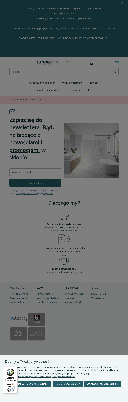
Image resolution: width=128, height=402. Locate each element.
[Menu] (16, 369)
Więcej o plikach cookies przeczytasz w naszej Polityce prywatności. (40, 376)
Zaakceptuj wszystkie (102, 383)
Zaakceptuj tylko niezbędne (27, 383)
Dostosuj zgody (68, 383)
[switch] (10, 390)
